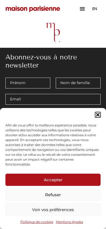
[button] (98, 114)
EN (94, 8)
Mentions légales (69, 222)
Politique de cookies (36, 222)
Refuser (53, 194)
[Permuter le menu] (82, 8)
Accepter (53, 179)
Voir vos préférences (53, 209)
